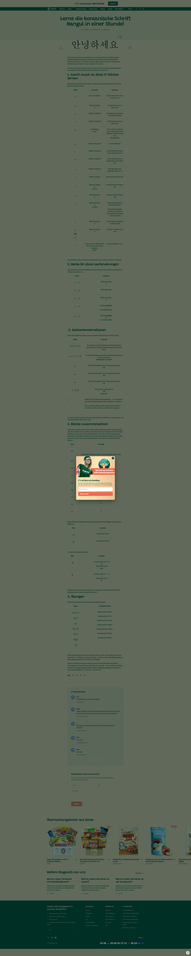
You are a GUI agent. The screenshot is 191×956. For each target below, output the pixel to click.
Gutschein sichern (84, 494)
